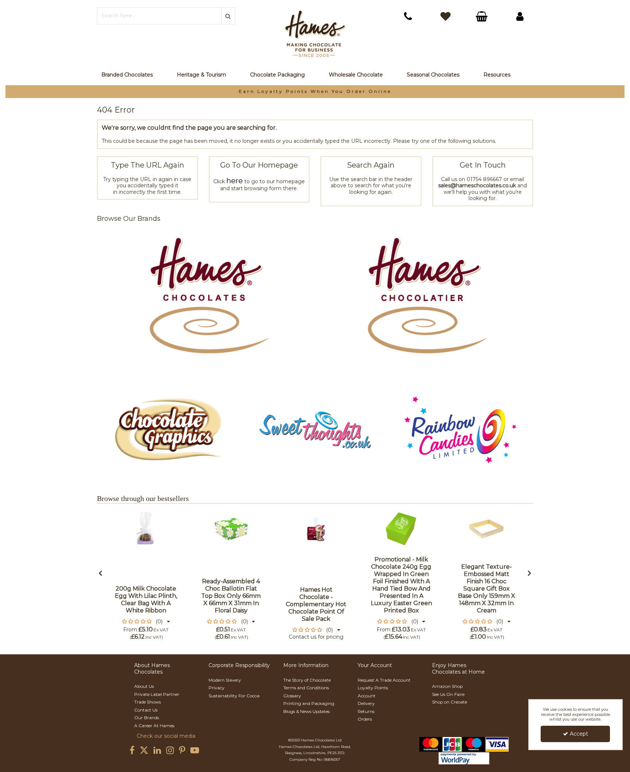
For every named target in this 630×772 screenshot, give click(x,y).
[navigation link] (408, 16)
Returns (366, 711)
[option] (315, 91)
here (234, 180)
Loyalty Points (373, 687)
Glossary (292, 695)
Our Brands (146, 717)
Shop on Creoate (449, 702)
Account (367, 695)
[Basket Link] (483, 17)
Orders (365, 719)
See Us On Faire (448, 694)
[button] (146, 621)
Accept (579, 733)
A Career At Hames (154, 725)
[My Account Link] (520, 16)
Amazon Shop (447, 686)
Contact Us (146, 710)
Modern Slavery (225, 680)
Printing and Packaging (308, 703)
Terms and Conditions (306, 687)
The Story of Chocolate (307, 680)
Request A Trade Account (384, 680)
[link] (132, 750)
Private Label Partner (156, 694)
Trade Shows (147, 702)
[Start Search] (228, 15)
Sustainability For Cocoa (234, 695)
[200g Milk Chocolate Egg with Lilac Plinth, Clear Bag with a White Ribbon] (146, 528)
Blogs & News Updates (306, 711)
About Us (144, 686)
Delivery (366, 703)
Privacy (217, 687)
